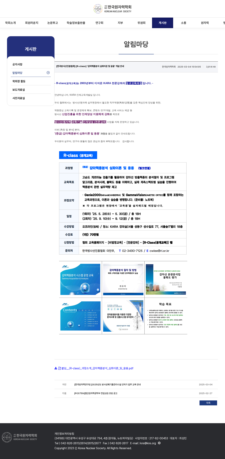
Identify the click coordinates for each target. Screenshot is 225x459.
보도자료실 (18, 89)
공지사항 (17, 64)
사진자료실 (18, 98)
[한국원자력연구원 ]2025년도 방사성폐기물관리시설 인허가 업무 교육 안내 (107, 384)
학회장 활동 (18, 81)
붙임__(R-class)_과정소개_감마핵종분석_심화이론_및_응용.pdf (97, 368)
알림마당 (17, 73)
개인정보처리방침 (64, 433)
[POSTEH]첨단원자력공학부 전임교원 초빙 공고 (95, 393)
